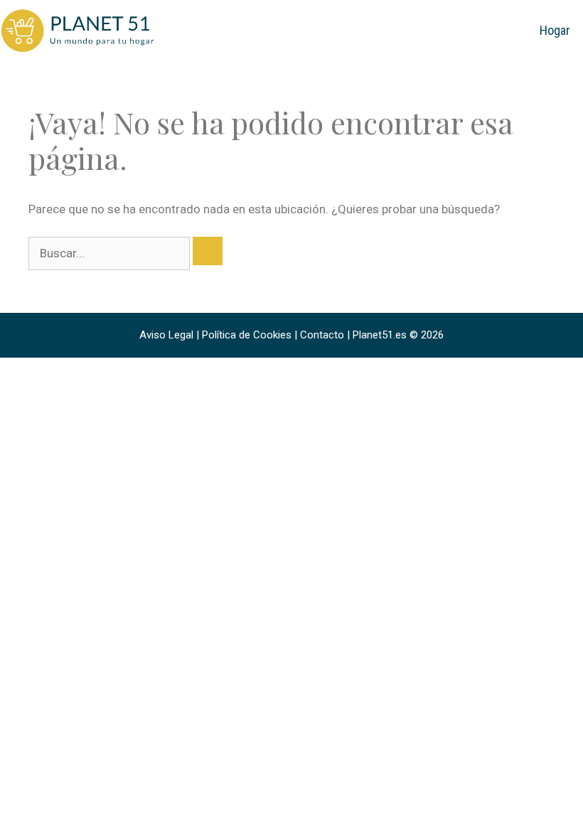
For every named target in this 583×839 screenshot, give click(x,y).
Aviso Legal (166, 334)
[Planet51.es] (78, 30)
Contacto (322, 334)
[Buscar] (208, 251)
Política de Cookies (247, 334)
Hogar (555, 30)
